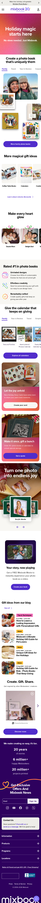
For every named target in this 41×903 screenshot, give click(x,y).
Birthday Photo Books (20, 4)
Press (11, 884)
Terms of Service (20, 884)
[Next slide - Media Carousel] (37, 705)
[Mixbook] (20, 9)
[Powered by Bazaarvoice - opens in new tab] (20, 723)
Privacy (29, 884)
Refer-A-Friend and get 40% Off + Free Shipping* (20, 867)
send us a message (10, 826)
